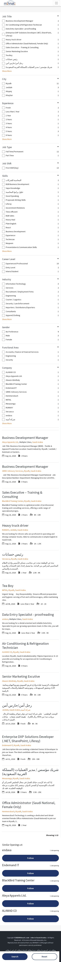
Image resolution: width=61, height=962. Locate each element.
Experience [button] (7, 103)
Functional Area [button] (10, 347)
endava (5, 619)
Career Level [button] (8, 259)
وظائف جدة (37, 950)
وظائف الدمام (27, 950)
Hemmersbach (8, 811)
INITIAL (5, 590)
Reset (44, 956)
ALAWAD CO (7, 652)
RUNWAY (5, 530)
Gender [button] (6, 327)
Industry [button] (6, 279)
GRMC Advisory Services (12, 471)
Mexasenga (7, 778)
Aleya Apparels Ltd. (10, 442)
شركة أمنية (25, 710)
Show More (7, 71)
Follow (30, 858)
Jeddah (13, 530)
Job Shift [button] (6, 163)
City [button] (4, 79)
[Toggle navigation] (56, 3)
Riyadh (27, 471)
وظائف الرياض (16, 950)
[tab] (30, 16)
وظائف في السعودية (49, 950)
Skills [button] (5, 175)
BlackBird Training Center (12, 501)
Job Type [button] (7, 147)
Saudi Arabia (37, 442)
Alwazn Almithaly (9, 681)
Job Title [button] (7, 16)
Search (14, 956)
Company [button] (7, 367)
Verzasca (6, 559)
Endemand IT (7, 745)
